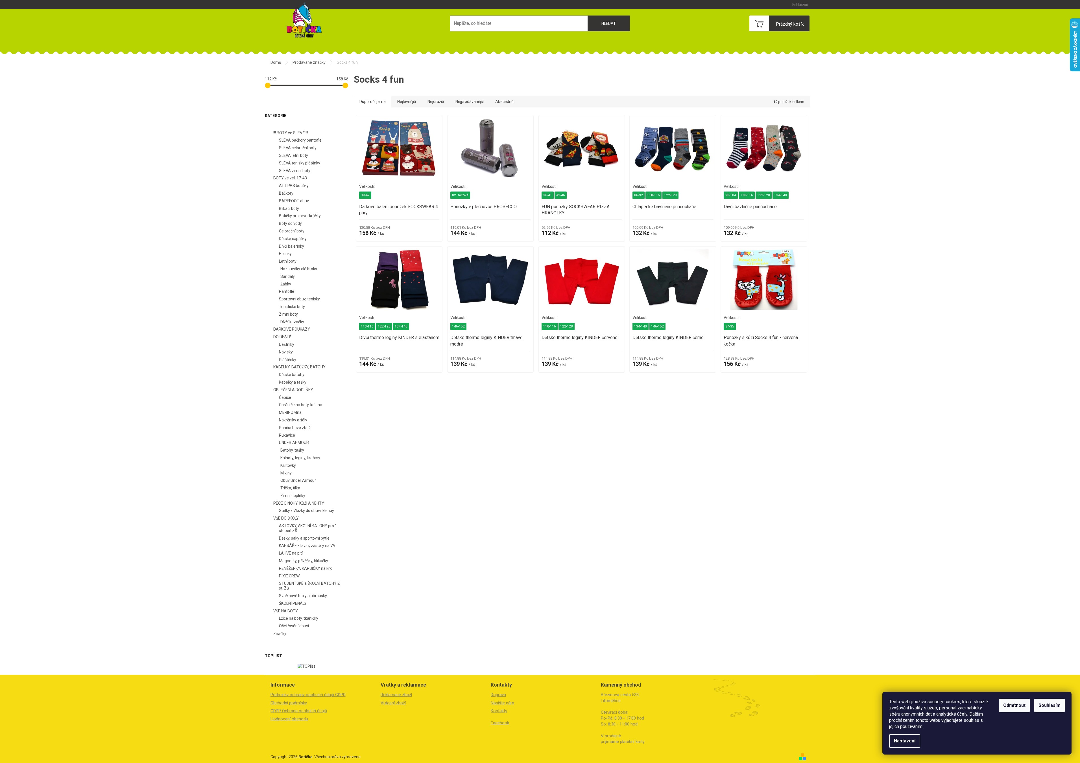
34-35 (729, 326)
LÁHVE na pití (291, 553)
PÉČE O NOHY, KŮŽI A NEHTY (298, 503)
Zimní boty (288, 314)
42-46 (560, 195)
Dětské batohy (291, 374)
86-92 (638, 195)
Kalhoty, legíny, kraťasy (300, 458)
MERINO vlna (290, 412)
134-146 (401, 326)
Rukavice (287, 435)
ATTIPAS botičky (294, 185)
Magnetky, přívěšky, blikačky (303, 560)
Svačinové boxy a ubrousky (303, 595)
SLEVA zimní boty (294, 170)
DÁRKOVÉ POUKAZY (291, 329)
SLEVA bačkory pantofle (300, 140)
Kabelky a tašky (292, 382)
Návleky (286, 352)
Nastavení (904, 741)
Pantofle (286, 291)
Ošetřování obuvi (294, 626)
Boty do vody (290, 223)
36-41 (547, 195)
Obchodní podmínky (288, 702)
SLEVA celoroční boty (298, 148)
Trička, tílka (290, 488)
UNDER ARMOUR (294, 442)
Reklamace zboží (396, 694)
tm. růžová (460, 195)
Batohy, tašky (292, 450)
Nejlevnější (406, 101)
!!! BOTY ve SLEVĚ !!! (290, 133)
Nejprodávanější (469, 101)
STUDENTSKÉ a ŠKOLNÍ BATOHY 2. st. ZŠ (310, 585)
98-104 (730, 195)
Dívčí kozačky (292, 322)
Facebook (500, 722)
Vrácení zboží (393, 702)
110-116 (653, 195)
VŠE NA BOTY (285, 611)
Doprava (498, 694)
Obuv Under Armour (298, 480)
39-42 (365, 195)
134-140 (780, 195)
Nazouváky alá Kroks (298, 269)
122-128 (670, 195)
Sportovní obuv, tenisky (299, 299)
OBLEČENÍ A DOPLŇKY (293, 390)
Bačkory (286, 193)
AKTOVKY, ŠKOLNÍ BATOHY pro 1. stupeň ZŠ (308, 528)
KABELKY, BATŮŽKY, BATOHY (299, 367)
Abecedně (504, 101)
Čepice (285, 397)
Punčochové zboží (295, 427)
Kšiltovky (288, 465)
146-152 (458, 326)
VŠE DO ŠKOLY (286, 518)
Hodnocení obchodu (289, 719)
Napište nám (502, 702)
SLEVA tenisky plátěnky (299, 163)
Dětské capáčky (293, 238)
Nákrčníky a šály (293, 420)
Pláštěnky (287, 359)
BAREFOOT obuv (294, 201)
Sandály (287, 276)
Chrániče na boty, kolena (300, 405)
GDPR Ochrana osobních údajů (298, 710)
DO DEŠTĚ (282, 337)
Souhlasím (1049, 705)
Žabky (285, 284)
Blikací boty (289, 208)
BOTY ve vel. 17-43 (290, 178)
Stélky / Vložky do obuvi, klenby (306, 510)
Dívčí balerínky (291, 246)
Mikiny (286, 473)
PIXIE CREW (289, 576)
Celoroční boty (291, 231)
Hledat (608, 23)
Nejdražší (435, 101)
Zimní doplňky (292, 495)
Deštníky (286, 344)
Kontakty (499, 710)
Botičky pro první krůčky (300, 216)
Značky (279, 633)
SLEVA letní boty (293, 155)
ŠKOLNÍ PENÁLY (293, 603)
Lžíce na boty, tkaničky (298, 618)
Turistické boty (292, 306)
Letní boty (287, 261)
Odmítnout (1014, 705)
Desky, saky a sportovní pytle (304, 538)
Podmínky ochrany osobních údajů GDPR (308, 694)
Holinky (285, 253)
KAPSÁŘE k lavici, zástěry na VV (307, 545)
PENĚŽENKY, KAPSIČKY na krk (305, 568)
